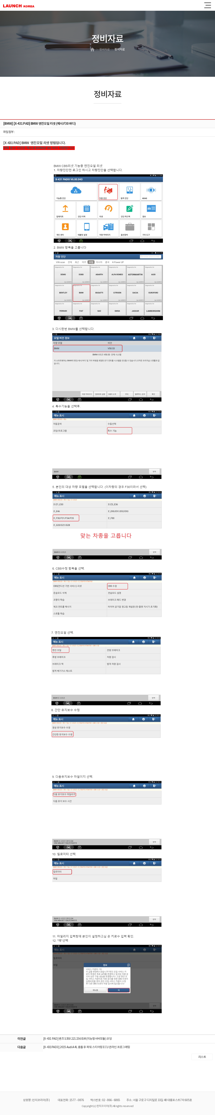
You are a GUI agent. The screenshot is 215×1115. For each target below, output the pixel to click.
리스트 (202, 1057)
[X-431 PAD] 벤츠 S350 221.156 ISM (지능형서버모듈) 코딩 (77, 1039)
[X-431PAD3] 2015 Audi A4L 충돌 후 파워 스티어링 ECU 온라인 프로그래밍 (86, 1047)
